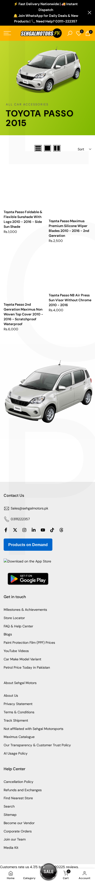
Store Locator (14, 618)
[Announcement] (45, 12)
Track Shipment (16, 720)
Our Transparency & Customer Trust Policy (37, 745)
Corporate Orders (18, 831)
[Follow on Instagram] (24, 530)
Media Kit (11, 847)
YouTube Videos (16, 651)
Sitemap (10, 814)
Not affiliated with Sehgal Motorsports (33, 728)
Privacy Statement (18, 704)
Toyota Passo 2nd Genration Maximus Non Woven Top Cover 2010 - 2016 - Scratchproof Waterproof (23, 314)
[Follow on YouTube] (43, 530)
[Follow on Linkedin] (33, 530)
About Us (11, 695)
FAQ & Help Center (18, 626)
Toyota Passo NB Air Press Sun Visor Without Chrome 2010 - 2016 (70, 300)
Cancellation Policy (18, 781)
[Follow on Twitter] (15, 530)
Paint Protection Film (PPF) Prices (29, 642)
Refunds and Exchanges (23, 790)
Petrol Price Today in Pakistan (27, 667)
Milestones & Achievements (25, 609)
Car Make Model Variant (22, 659)
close (89, 12)
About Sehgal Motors (20, 683)
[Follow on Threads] (61, 530)
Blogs (8, 634)
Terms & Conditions (19, 712)
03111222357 (20, 519)
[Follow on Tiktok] (52, 530)
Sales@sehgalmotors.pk (29, 508)
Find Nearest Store (18, 798)
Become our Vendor (19, 823)
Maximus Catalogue (19, 737)
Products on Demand (28, 545)
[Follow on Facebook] (6, 530)
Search (9, 806)
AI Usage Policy (16, 753)
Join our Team (15, 839)
